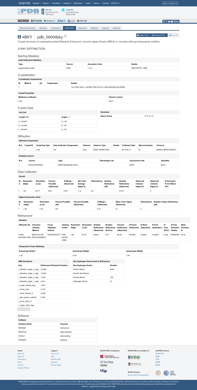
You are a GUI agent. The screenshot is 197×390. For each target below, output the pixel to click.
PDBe (158, 356)
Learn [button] (88, 3)
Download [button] (78, 3)
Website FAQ (55, 359)
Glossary (54, 362)
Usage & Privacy (23, 368)
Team (20, 362)
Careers (105, 3)
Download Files (159, 35)
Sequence (82, 28)
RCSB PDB (24, 3)
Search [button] (46, 3)
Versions (116, 28)
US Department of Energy (101, 381)
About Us (21, 353)
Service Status (56, 365)
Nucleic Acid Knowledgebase (138, 375)
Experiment (69, 28)
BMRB (158, 362)
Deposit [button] (36, 3)
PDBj (157, 359)
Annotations (56, 28)
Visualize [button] (56, 3)
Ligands (105, 28)
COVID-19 (115, 3)
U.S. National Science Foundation (65, 381)
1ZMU (90, 68)
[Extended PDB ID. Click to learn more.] (65, 36)
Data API (174, 35)
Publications (22, 359)
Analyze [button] (66, 3)
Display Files (144, 35)
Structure (43, 28)
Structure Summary (27, 28)
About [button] (96, 3)
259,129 (48, 10)
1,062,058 (69, 10)
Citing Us (21, 356)
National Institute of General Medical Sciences (48, 384)
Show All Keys (24, 309)
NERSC (84, 386)
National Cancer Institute (139, 381)
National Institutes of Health (80, 384)
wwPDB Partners (162, 350)
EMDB (158, 365)
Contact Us (55, 353)
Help (165, 3)
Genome (94, 28)
